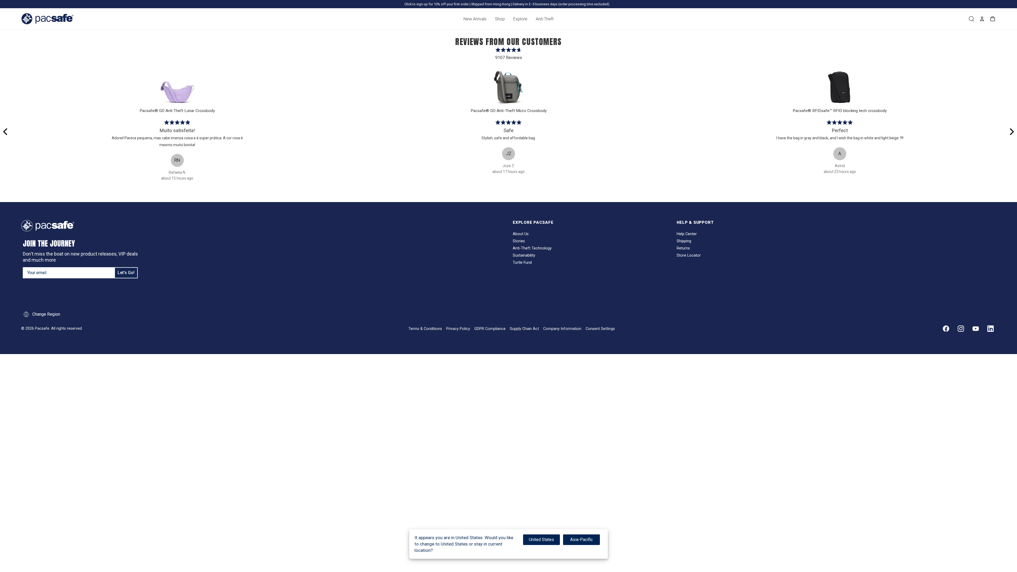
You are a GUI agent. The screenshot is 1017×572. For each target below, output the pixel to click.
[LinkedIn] (990, 328)
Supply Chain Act (524, 329)
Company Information (562, 329)
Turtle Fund (522, 262)
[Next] (1011, 131)
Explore (520, 18)
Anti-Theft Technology (532, 248)
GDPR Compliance (490, 329)
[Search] (971, 19)
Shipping (684, 241)
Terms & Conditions (425, 329)
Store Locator (689, 255)
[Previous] (6, 131)
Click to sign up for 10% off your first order (436, 4)
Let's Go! (126, 272)
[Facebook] (946, 328)
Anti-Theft (545, 18)
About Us (521, 234)
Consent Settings (600, 329)
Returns (683, 248)
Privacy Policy (458, 329)
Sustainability (524, 255)
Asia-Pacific (581, 539)
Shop (500, 18)
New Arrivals (475, 18)
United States (541, 539)
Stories (519, 241)
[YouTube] (975, 328)
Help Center (687, 234)
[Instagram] (961, 328)
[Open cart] (992, 19)
